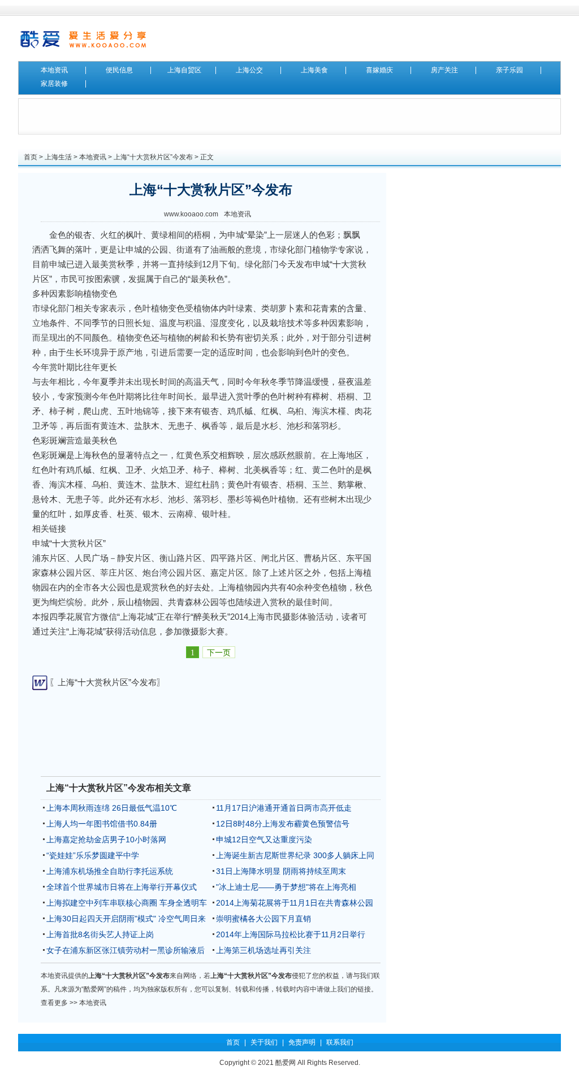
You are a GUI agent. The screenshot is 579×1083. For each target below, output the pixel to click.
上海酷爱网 (83, 38)
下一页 (219, 653)
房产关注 (444, 70)
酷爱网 (285, 1063)
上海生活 (58, 157)
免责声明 (302, 1042)
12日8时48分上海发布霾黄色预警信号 (282, 823)
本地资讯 (54, 70)
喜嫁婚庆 (379, 70)
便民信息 (119, 70)
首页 (30, 157)
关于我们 (264, 1042)
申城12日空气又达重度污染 (264, 839)
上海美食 (314, 70)
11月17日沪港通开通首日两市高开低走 (284, 807)
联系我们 (339, 1042)
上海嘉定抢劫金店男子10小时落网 (106, 839)
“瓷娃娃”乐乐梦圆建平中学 (92, 855)
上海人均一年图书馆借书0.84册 (101, 823)
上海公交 (249, 70)
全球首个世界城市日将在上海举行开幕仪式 (121, 886)
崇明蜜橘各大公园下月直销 (263, 918)
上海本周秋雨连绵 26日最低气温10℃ (111, 807)
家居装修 (54, 84)
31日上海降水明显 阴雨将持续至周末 (281, 871)
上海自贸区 (184, 70)
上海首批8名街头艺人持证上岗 (100, 934)
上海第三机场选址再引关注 (263, 950)
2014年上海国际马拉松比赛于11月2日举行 (290, 934)
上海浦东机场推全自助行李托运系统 (109, 871)
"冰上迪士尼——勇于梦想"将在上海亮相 (286, 886)
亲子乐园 (509, 70)
